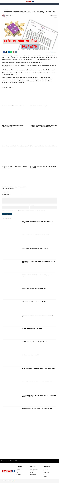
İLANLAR (3, 25)
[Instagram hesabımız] (15, 481)
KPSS (3, 16)
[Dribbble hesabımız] (31, 481)
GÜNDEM (3, 11)
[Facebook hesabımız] (5, 481)
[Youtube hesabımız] (21, 481)
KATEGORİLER (4, 9)
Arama (47, 5)
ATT (2, 18)
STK (2, 23)
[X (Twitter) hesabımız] (10, 481)
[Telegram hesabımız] (36, 481)
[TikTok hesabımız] (26, 481)
